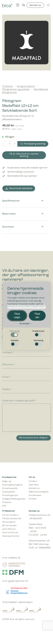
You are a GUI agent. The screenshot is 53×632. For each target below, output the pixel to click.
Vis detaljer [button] (24, 323)
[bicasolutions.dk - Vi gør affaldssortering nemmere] (7, 5)
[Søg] (23, 5)
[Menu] (48, 5)
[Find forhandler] (18, 5)
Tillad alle (37, 316)
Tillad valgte (17, 316)
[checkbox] (14, 333)
